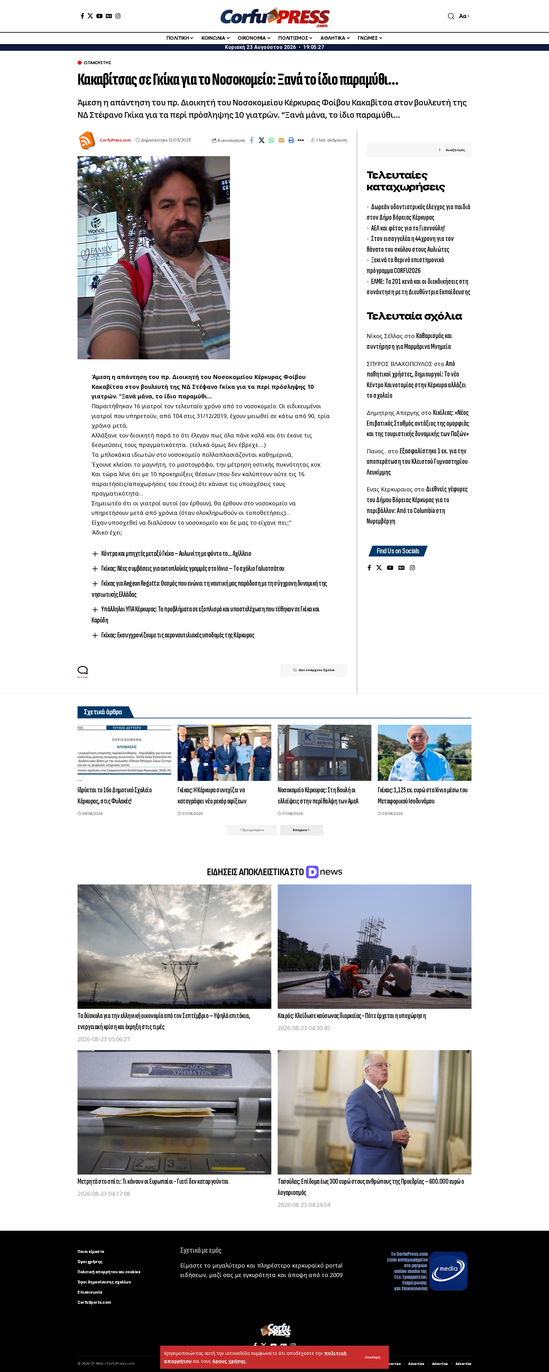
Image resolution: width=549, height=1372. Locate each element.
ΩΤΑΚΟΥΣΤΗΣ (97, 63)
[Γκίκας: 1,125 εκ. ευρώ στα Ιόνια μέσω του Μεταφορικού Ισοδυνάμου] (424, 753)
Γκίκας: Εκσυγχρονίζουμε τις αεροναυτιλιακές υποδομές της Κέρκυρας (177, 635)
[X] (90, 16)
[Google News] (109, 16)
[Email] (281, 140)
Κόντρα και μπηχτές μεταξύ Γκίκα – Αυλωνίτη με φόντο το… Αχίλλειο (176, 553)
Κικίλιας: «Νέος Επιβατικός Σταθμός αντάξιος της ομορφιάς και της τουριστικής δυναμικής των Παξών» (418, 423)
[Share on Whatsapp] (271, 140)
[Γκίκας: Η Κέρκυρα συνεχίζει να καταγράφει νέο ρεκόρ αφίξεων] (224, 753)
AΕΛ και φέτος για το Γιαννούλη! (408, 228)
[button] (372, 1357)
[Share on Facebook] (251, 140)
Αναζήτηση (455, 150)
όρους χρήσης (229, 1361)
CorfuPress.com (115, 140)
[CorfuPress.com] (274, 16)
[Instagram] (118, 16)
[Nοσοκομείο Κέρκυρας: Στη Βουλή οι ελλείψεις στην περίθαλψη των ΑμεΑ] (324, 753)
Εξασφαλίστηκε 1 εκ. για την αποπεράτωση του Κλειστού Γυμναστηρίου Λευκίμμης (417, 461)
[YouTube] (99, 16)
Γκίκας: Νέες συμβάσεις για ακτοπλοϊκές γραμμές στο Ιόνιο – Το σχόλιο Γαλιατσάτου (192, 568)
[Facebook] (82, 16)
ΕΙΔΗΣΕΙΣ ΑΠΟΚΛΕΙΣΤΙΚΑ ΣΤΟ (256, 872)
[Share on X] (261, 140)
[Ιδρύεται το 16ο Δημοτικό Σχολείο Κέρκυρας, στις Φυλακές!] (124, 753)
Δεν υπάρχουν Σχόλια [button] (317, 670)
